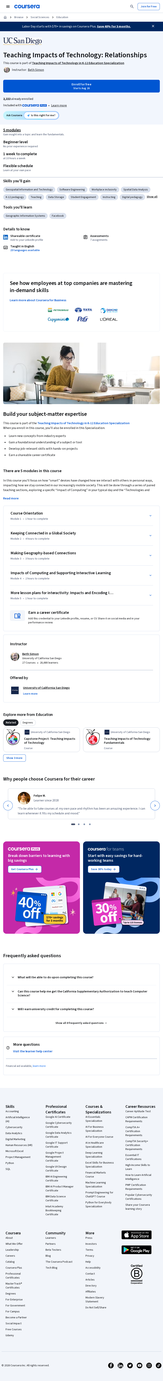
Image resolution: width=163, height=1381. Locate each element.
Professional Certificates (13, 1276)
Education (62, 17)
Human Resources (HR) (19, 1145)
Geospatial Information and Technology (29, 190)
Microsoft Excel (14, 1151)
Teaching (36, 197)
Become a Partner (16, 1318)
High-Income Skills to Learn (137, 1167)
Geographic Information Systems (25, 216)
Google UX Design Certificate (56, 1169)
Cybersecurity (14, 1127)
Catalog (10, 1262)
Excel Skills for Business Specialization (99, 1165)
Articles (90, 1280)
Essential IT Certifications (133, 1157)
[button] (152, 197)
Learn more (59, 105)
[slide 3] (84, 824)
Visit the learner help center (32, 1051)
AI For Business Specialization (94, 1129)
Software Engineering (72, 190)
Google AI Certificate (58, 1117)
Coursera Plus (14, 1268)
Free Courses (14, 1329)
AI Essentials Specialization (93, 1119)
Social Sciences (40, 17)
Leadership (12, 1250)
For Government (15, 1306)
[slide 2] (79, 824)
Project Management (18, 1157)
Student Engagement (83, 197)
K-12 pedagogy (15, 197)
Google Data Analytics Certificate (59, 1135)
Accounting (12, 1111)
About (9, 1238)
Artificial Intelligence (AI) (18, 1119)
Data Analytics (14, 1133)
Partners (51, 1244)
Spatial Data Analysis (135, 190)
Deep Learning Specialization (94, 1155)
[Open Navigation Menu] (8, 6)
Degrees (11, 1294)
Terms (89, 1250)
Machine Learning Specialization (95, 1185)
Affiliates (90, 1292)
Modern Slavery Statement (94, 1300)
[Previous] (8, 805)
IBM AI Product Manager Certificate (60, 1189)
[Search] (132, 6)
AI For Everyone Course (99, 1137)
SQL (8, 1169)
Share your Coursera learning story (137, 1207)
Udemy (10, 1335)
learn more (39, 1066)
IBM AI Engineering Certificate (56, 1179)
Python (10, 1163)
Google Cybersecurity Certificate (59, 1125)
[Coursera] (27, 6)
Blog (48, 1256)
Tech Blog (51, 1268)
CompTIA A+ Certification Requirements (133, 1131)
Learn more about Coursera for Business (38, 300)
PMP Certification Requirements (135, 1187)
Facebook (58, 216)
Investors (91, 1244)
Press (88, 1238)
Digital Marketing (15, 1139)
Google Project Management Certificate (55, 1157)
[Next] (155, 805)
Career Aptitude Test (138, 1111)
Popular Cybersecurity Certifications (138, 1197)
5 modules (12, 130)
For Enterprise (14, 1300)
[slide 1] (73, 824)
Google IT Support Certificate (57, 1145)
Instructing (109, 197)
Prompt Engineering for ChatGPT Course (99, 1195)
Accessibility (93, 1268)
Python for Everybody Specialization (98, 1204)
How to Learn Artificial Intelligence (138, 1177)
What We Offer (14, 1244)
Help (88, 1262)
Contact (90, 1274)
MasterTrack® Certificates (14, 1286)
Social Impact (13, 1323)
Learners (51, 1238)
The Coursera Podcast (59, 1262)
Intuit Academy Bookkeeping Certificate (54, 1210)
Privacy (89, 1256)
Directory (91, 1286)
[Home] (5, 17)
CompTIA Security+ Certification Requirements (136, 1145)
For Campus (13, 1312)
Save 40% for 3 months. (114, 26)
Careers (10, 1256)
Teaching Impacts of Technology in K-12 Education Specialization (83, 423)
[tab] (10, 722)
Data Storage (56, 197)
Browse (18, 17)
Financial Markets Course (95, 1175)
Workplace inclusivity (104, 190)
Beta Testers (53, 1250)
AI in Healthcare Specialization (94, 1145)
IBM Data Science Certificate (56, 1199)
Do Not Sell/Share (95, 1308)
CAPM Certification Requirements (136, 1119)
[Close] (153, 26)
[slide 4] (90, 824)
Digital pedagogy (132, 197)
